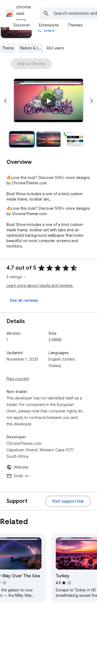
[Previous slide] (5, 101)
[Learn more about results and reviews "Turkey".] (69, 582)
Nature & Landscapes (31, 48)
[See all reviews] (23, 300)
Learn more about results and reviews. (39, 285)
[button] (48, 101)
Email (18, 475)
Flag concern (17, 378)
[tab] (21, 25)
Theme (8, 48)
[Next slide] (91, 101)
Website (21, 467)
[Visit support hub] (68, 501)
